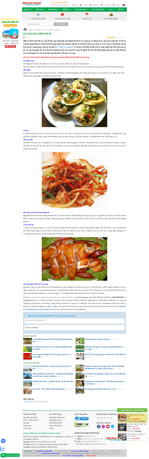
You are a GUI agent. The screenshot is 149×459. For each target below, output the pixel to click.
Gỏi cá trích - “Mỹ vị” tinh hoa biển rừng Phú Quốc (49, 389)
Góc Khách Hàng (55, 414)
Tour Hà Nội (106, 453)
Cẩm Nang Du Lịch (39, 30)
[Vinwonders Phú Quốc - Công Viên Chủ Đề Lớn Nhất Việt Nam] (27, 383)
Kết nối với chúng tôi (103, 423)
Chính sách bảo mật (55, 423)
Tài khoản (118, 5)
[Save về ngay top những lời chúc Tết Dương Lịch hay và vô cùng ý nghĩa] (27, 356)
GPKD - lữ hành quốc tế (31, 420)
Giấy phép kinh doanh (30, 417)
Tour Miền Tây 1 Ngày (61, 451)
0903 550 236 (97, 439)
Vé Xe (111, 9)
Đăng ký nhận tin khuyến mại (106, 414)
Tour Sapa (116, 453)
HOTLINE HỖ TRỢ (13, 455)
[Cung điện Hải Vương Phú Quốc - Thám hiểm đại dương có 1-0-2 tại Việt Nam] (80, 383)
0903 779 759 (87, 439)
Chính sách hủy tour (55, 426)
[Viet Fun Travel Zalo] (112, 426)
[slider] (111, 37)
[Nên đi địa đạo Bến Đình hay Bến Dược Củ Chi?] (80, 391)
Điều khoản (95, 5)
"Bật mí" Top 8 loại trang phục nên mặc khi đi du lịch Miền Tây (105, 354)
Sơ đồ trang (27, 428)
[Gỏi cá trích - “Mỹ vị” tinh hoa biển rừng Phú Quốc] (27, 391)
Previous (23, 16)
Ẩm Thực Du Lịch (42, 401)
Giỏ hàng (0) (107, 5)
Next (125, 16)
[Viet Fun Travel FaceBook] (98, 426)
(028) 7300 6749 (88, 436)
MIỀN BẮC (65, 9)
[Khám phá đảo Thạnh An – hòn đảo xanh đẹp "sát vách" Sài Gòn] (27, 368)
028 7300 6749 (61, 2)
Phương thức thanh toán (57, 417)
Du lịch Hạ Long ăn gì (54, 30)
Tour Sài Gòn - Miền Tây (31, 453)
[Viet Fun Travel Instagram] (103, 426)
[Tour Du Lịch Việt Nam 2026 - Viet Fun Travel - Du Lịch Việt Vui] (32, 3)
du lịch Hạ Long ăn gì (66, 47)
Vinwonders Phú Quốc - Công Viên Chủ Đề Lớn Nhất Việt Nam (53, 381)
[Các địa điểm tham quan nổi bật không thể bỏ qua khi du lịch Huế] (27, 341)
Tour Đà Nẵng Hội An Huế (51, 456)
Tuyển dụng (27, 426)
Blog (76, 5)
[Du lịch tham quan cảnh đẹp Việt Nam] (80, 341)
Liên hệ (120, 9)
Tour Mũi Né (37, 456)
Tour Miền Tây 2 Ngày (97, 451)
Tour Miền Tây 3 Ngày (113, 451)
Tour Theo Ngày (80, 9)
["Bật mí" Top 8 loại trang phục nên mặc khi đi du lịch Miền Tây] (80, 356)
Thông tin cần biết (29, 414)
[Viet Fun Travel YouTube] (107, 426)
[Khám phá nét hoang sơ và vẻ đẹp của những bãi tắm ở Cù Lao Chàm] (80, 348)
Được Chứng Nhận (80, 414)
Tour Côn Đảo (97, 453)
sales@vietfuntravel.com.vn (90, 441)
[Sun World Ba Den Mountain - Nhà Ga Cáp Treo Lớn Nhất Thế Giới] (80, 375)
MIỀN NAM (39, 9)
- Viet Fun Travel (51, 447)
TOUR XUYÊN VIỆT (98, 9)
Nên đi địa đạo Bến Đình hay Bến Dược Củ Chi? (100, 389)
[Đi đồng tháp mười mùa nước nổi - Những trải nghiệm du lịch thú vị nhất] (27, 348)
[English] (123, 5)
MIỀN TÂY (27, 9)
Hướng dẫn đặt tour (55, 420)
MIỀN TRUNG (52, 9)
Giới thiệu (84, 5)
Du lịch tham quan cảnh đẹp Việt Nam (97, 339)
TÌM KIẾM (61, 24)
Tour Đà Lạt (27, 456)
